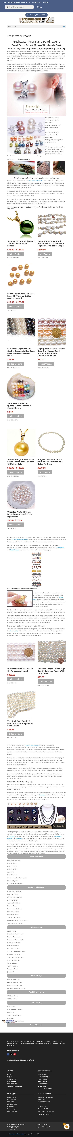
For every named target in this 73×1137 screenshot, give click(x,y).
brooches (19, 838)
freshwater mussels (35, 181)
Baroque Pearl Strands (14, 937)
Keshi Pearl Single (13, 912)
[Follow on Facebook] (8, 1054)
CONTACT (45, 2)
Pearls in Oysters (12, 881)
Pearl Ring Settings (13, 979)
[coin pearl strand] (36, 575)
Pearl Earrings (11, 866)
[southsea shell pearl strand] (36, 584)
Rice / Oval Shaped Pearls (15, 934)
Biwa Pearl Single (12, 900)
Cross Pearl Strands (13, 954)
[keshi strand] (36, 580)
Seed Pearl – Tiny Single (14, 923)
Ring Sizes (10, 1018)
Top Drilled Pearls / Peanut (15, 957)
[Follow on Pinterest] (14, 1054)
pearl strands (14, 550)
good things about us (33, 745)
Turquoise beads (12, 969)
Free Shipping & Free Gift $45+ (36, 15)
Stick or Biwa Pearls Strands (16, 951)
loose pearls (60, 547)
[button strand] (36, 571)
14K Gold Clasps (12, 999)
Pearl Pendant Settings (14, 982)
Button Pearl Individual (14, 897)
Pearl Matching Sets (13, 860)
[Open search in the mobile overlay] (19, 7)
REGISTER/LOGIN (36, 2)
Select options (15, 254)
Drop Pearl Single (12, 894)
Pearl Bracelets (12, 875)
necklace (42, 795)
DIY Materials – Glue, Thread (16, 988)
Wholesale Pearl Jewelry (14, 1009)
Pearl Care (10, 1012)
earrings (11, 836)
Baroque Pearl (11, 906)
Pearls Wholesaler (14, 2)
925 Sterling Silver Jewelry (15, 883)
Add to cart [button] (45, 254)
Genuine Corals (12, 963)
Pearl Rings (10, 872)
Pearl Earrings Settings (14, 985)
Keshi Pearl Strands (13, 948)
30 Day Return (25, 2)
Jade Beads (10, 972)
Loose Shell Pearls (13, 914)
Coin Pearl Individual (14, 903)
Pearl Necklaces (12, 863)
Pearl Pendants (12, 869)
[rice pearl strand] (36, 562)
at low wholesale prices (20, 539)
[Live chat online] (8, 1021)
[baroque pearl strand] (36, 553)
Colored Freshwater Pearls (15, 1021)
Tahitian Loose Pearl (13, 917)
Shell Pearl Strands (13, 960)
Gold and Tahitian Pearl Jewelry (17, 878)
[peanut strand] (36, 567)
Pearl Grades (11, 1006)
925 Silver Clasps (12, 996)
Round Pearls (11, 931)
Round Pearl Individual (14, 891)
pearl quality (14, 631)
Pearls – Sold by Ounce (14, 909)
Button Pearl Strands (14, 943)
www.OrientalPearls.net (16, 1134)
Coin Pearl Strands (13, 945)
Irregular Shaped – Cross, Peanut (17, 920)
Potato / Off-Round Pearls (15, 940)
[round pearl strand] (36, 558)
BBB (5, 2)
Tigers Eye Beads (12, 966)
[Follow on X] (11, 1054)
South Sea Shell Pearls (14, 1015)
